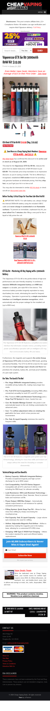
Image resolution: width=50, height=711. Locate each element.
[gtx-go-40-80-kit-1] (29, 126)
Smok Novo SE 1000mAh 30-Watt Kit (13, 610)
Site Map (6, 658)
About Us (6, 655)
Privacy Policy (7, 661)
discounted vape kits (17, 190)
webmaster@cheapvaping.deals (18, 643)
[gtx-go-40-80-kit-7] (32, 134)
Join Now (42, 74)
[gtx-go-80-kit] (25, 134)
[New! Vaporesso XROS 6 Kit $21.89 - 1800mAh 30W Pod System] (25, 250)
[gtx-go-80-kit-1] (21, 126)
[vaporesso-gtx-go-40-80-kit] (25, 99)
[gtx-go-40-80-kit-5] (43, 126)
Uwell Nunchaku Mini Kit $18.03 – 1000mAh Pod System (37, 612)
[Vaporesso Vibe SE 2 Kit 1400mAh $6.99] (25, 226)
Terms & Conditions (9, 663)
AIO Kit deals (34, 187)
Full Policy (37, 27)
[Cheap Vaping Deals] (24, 6)
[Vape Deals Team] (9, 575)
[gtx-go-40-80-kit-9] (14, 126)
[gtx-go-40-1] (18, 134)
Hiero (20, 697)
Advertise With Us (9, 666)
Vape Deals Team (22, 570)
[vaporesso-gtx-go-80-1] (36, 126)
